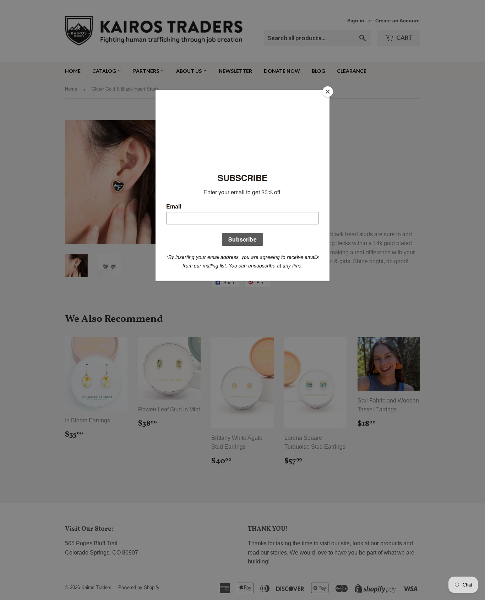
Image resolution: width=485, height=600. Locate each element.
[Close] (327, 91)
